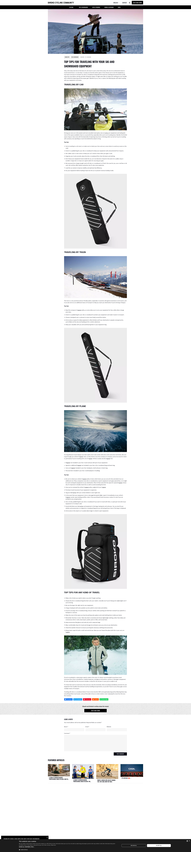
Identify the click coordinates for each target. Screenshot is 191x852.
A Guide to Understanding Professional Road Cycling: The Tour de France (81, 780)
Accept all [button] (159, 845)
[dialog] (95, 845)
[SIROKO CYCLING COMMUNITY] (61, 3)
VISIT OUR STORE (137, 3)
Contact (124, 3)
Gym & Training (96, 7)
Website (109, 726)
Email (87, 726)
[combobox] (187, 841)
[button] (117, 3)
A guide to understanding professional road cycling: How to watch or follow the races (58, 778)
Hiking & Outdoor (109, 7)
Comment (67, 733)
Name (66, 726)
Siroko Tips (67, 57)
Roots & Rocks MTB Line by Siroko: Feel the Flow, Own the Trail (106, 780)
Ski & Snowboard (83, 7)
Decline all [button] (134, 845)
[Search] (129, 2)
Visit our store (95, 711)
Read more (53, 845)
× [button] (189, 840)
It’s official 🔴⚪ (126, 778)
